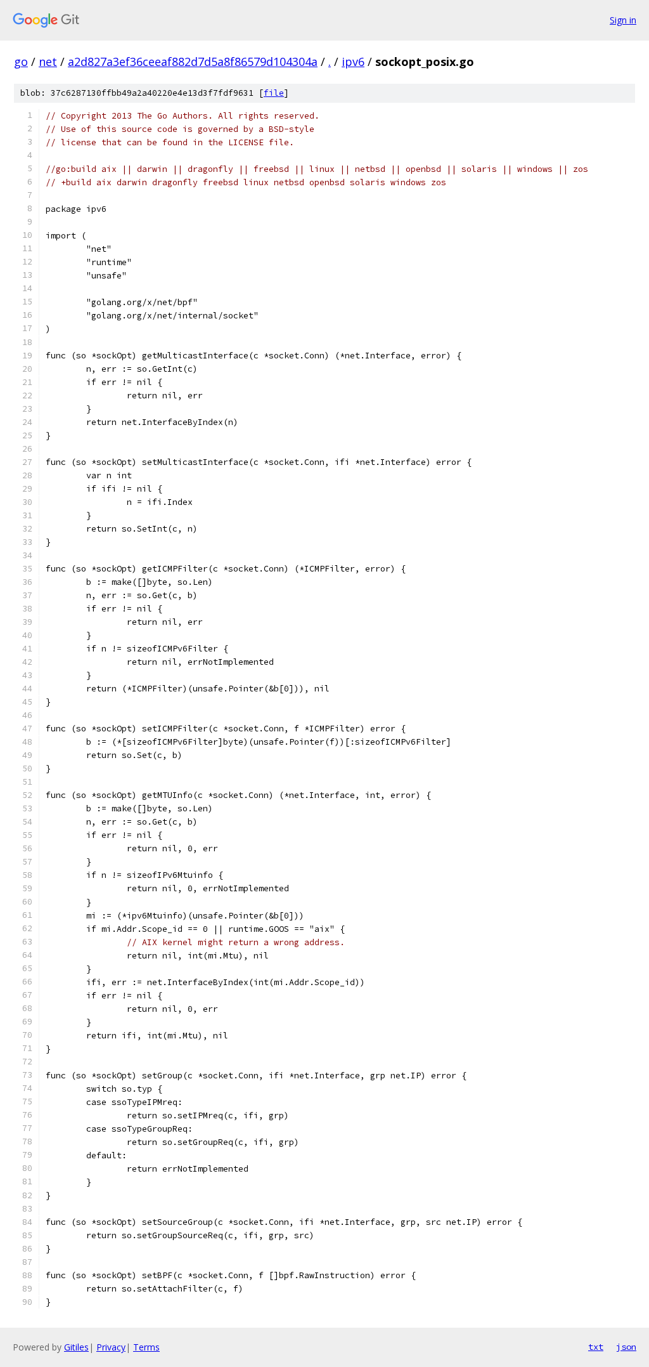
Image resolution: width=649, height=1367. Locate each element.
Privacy (110, 1347)
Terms (146, 1347)
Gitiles (76, 1347)
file (274, 93)
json (626, 1346)
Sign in (623, 20)
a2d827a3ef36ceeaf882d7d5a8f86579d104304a (193, 61)
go (21, 61)
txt (595, 1346)
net (48, 61)
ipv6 (353, 61)
